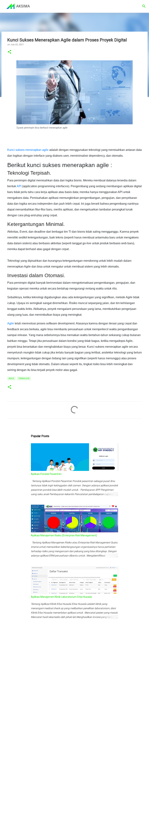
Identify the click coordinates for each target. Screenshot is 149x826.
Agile (10, 323)
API (19, 186)
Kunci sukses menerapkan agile (28, 149)
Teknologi (23, 378)
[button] (9, 52)
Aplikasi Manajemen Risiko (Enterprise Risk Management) (64, 535)
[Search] (144, 6)
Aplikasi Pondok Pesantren (46, 474)
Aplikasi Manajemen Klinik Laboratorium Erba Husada (61, 596)
